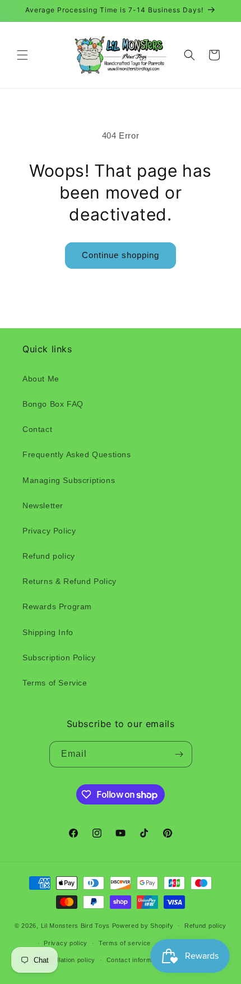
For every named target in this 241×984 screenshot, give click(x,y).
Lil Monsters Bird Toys (75, 925)
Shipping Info (47, 632)
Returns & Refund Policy (69, 581)
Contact (37, 429)
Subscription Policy (58, 657)
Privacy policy (65, 943)
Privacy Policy (49, 530)
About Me (40, 378)
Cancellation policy (66, 960)
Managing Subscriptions (68, 480)
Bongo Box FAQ (53, 403)
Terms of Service (54, 682)
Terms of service (125, 943)
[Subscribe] (179, 754)
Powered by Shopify (143, 925)
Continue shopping (120, 255)
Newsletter (42, 505)
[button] (22, 55)
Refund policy (48, 555)
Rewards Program (57, 606)
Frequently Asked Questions (76, 454)
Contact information (136, 960)
